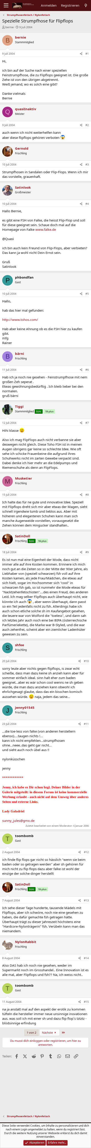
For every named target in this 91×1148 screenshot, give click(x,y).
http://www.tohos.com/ (20, 319)
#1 (87, 54)
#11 (86, 724)
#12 (86, 852)
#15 (86, 1002)
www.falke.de (45, 229)
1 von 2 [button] (31, 1033)
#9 (87, 552)
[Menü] (6, 5)
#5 (87, 294)
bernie (9, 27)
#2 (87, 125)
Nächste (47, 1033)
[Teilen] (81, 53)
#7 (87, 423)
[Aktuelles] (86, 5)
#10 (86, 661)
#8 (87, 495)
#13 (86, 900)
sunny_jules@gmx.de (18, 820)
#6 (87, 370)
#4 (87, 204)
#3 (87, 164)
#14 (86, 958)
